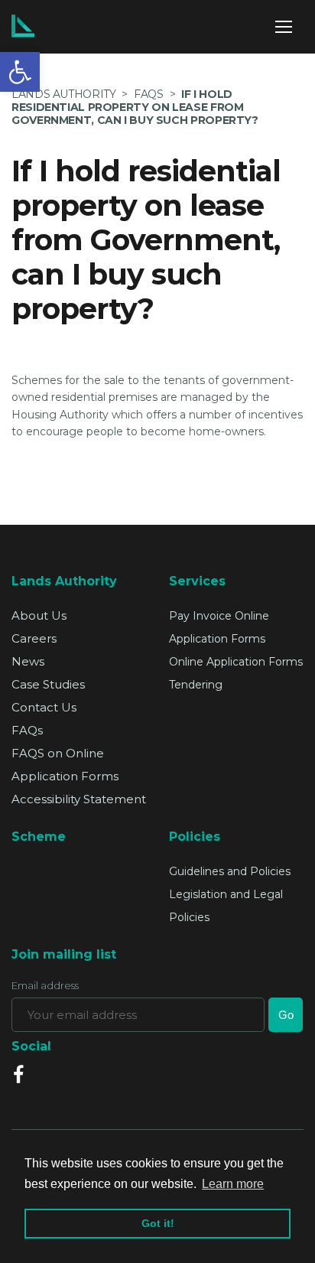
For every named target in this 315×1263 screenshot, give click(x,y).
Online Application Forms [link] (236, 662)
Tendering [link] (195, 685)
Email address (45, 985)
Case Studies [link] (48, 684)
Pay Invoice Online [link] (219, 616)
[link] (20, 72)
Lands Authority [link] (63, 94)
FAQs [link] (27, 730)
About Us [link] (39, 615)
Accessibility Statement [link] (78, 799)
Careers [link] (34, 638)
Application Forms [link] (217, 639)
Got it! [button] (157, 1223)
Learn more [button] (233, 1183)
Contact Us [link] (43, 707)
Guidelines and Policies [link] (230, 871)
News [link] (27, 661)
